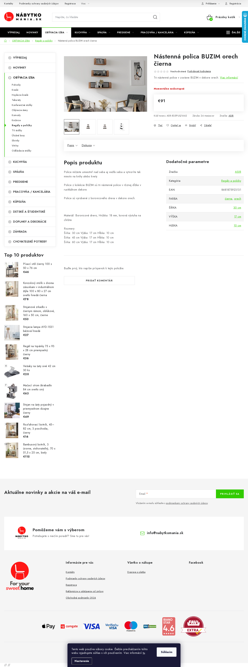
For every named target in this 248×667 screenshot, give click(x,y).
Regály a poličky (22, 125)
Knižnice (16, 120)
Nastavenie (82, 661)
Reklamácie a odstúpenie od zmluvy (85, 591)
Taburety (16, 100)
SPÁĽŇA (18, 172)
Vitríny (15, 145)
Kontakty (8, 3)
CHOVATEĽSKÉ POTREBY (30, 242)
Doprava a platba (136, 572)
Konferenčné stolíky (22, 105)
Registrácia (235, 3)
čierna (228, 199)
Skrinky (15, 140)
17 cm (237, 217)
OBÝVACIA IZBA (24, 78)
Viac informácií (229, 78)
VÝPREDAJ (20, 58)
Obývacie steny (20, 110)
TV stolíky (17, 130)
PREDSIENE (20, 182)
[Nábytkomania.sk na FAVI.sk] (193, 626)
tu (144, 653)
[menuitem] (13, 32)
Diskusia (87, 145)
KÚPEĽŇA (19, 202)
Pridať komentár (99, 280)
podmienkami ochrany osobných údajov (187, 503)
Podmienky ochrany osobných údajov (39, 3)
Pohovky (16, 84)
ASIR (231, 115)
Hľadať (155, 17)
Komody (16, 115)
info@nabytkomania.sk (165, 533)
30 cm (237, 208)
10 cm (237, 226)
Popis (70, 145)
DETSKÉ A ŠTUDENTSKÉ (29, 212)
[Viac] (233, 32)
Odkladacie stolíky (21, 150)
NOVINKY (19, 68)
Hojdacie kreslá (20, 95)
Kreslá (15, 90)
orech (237, 199)
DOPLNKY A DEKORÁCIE (30, 222)
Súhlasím (166, 652)
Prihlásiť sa (230, 494)
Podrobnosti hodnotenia (199, 71)
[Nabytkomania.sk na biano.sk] (168, 626)
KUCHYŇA (20, 162)
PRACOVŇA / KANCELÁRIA (31, 192)
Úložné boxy (18, 135)
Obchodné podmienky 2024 (81, 597)
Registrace (70, 3)
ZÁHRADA (20, 232)
